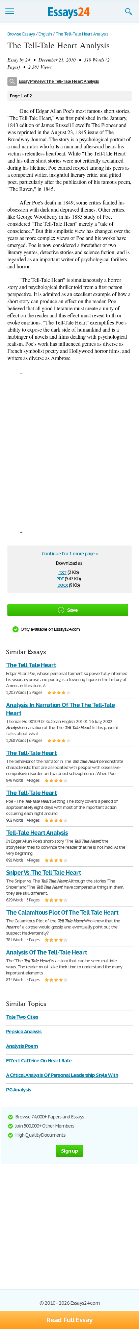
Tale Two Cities (22, 1017)
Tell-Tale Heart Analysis (37, 833)
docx (62, 584)
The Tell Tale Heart (31, 665)
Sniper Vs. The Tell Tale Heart (43, 872)
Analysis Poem (21, 1046)
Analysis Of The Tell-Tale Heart (46, 952)
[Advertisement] (69, 451)
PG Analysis (18, 1089)
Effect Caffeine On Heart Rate (39, 1060)
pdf (60, 578)
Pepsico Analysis (23, 1031)
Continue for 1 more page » (70, 554)
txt (62, 572)
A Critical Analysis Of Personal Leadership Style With (62, 1075)
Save (72, 610)
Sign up (69, 1150)
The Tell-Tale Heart (31, 753)
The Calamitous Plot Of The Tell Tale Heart (62, 912)
